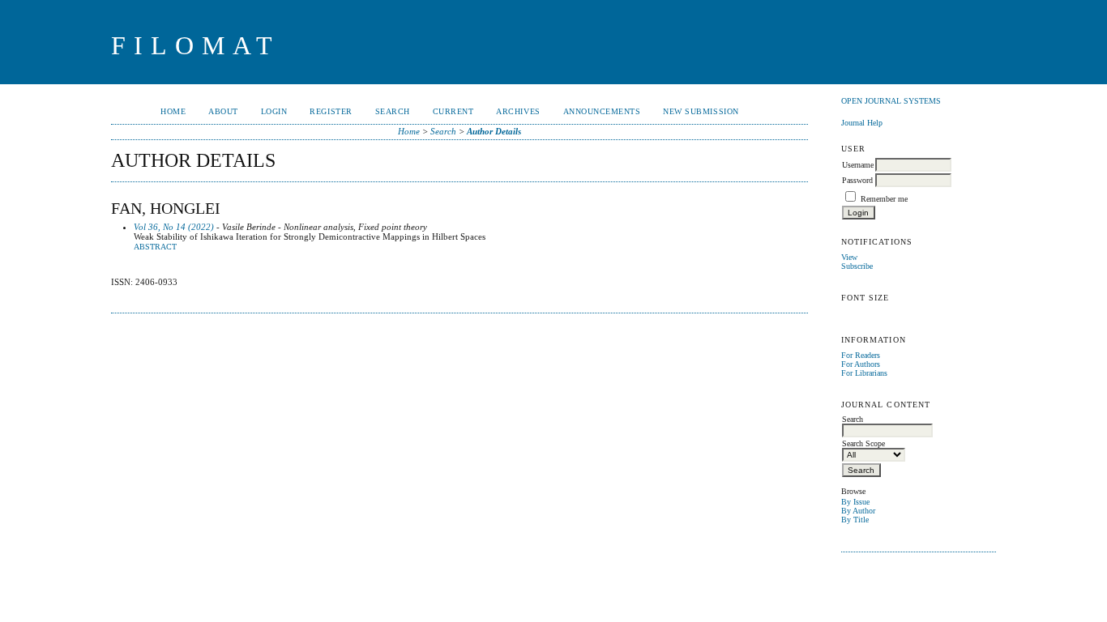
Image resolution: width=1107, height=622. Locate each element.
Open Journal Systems (891, 100)
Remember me (884, 198)
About (223, 111)
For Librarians (864, 373)
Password (857, 180)
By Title (855, 519)
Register (331, 111)
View (849, 257)
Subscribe (857, 266)
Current (453, 111)
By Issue (855, 501)
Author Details (494, 131)
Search (392, 111)
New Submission (700, 111)
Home (173, 111)
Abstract (155, 247)
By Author (858, 510)
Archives (518, 111)
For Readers (860, 355)
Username (858, 164)
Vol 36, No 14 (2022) (174, 227)
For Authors (860, 364)
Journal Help (862, 122)
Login (274, 111)
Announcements (602, 111)
